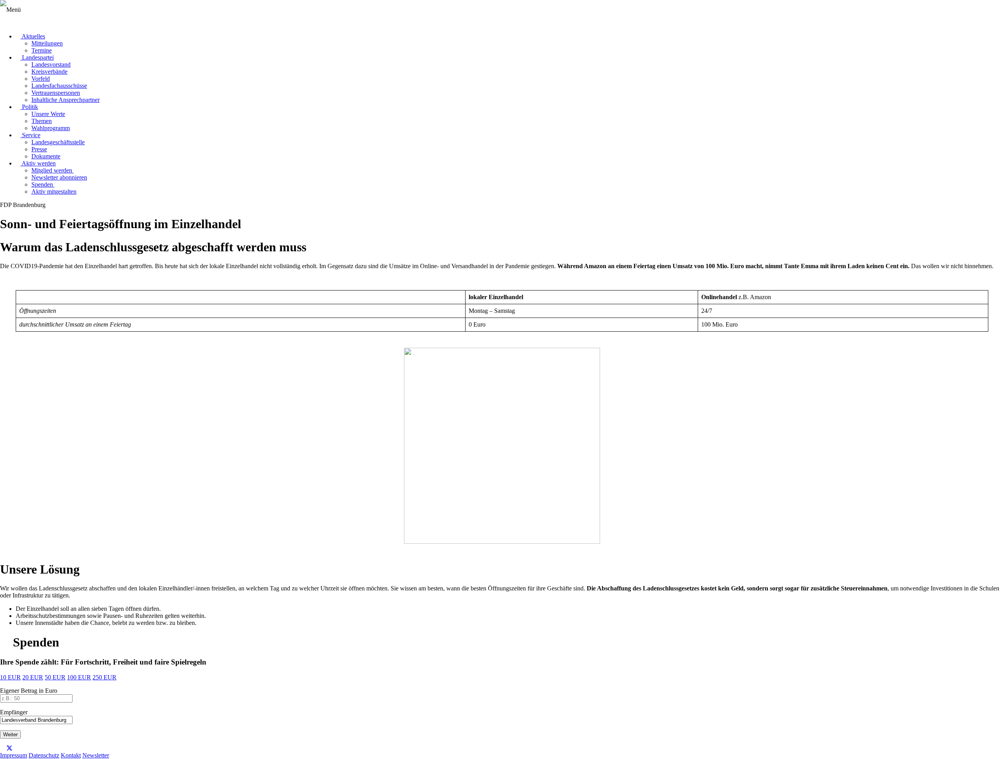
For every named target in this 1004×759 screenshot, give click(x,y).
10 (10, 677)
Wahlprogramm (50, 128)
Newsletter (95, 755)
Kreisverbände (49, 71)
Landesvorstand (51, 64)
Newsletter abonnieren (59, 177)
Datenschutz (44, 755)
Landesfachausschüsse (59, 85)
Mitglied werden (52, 170)
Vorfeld (40, 78)
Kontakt (71, 755)
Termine (41, 50)
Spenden (43, 184)
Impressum (13, 755)
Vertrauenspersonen (55, 92)
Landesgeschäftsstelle (58, 142)
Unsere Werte (48, 114)
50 (55, 677)
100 (79, 677)
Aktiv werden (38, 163)
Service (30, 135)
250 (104, 677)
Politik (29, 107)
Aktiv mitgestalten (53, 191)
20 (32, 677)
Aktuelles (32, 36)
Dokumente (45, 156)
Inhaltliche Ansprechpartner (65, 99)
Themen (41, 121)
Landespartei (37, 57)
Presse (39, 149)
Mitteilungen (47, 43)
